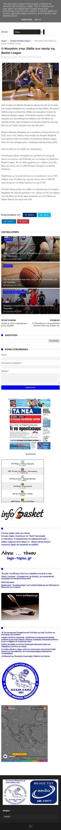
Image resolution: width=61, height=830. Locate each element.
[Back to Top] (30, 826)
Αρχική (4, 41)
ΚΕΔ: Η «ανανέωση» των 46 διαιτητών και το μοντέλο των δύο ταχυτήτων (29, 254)
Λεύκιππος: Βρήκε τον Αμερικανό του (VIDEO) (19, 545)
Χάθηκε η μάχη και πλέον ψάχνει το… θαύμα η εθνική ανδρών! (26, 542)
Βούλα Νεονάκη (7, 582)
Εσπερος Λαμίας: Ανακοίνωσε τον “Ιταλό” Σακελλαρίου (23, 536)
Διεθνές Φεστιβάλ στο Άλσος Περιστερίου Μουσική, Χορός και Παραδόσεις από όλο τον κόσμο (25, 645)
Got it (38, 20)
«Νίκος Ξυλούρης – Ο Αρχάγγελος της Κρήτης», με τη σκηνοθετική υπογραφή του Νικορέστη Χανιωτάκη (27, 578)
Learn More (26, 20)
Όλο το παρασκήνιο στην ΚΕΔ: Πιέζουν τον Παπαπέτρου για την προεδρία (30, 280)
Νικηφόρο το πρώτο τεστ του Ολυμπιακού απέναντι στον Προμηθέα (28, 307)
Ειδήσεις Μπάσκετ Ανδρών (20, 41)
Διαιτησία (8, 240)
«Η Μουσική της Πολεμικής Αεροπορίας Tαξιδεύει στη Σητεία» (25, 656)
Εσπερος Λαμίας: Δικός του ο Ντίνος (15, 533)
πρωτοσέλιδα (30, 454)
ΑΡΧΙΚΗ (4, 32)
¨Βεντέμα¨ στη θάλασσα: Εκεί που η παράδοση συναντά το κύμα (26, 574)
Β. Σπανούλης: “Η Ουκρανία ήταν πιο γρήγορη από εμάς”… (25, 539)
